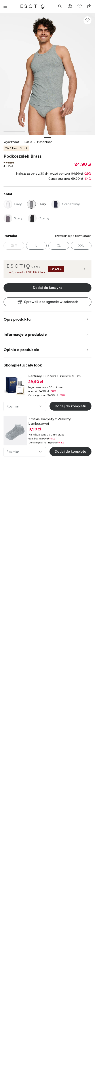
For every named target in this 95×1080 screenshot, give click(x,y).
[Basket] (89, 6)
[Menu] (5, 6)
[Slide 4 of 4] (81, 131)
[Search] (60, 6)
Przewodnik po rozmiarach (72, 236)
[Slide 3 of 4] (58, 131)
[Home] (32, 6)
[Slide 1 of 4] (14, 131)
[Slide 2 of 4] (36, 131)
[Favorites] (80, 6)
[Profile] (70, 6)
